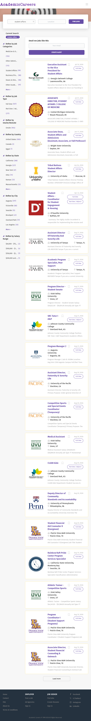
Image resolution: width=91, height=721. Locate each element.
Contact (6, 698)
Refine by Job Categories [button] (10, 45)
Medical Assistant (56, 436)
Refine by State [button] (12, 156)
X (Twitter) (77, 698)
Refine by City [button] (11, 196)
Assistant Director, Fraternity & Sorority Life (57, 375)
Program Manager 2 (57, 346)
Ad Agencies (29, 702)
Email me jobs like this (39, 41)
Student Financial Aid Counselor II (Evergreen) (56, 526)
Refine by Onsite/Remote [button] (9, 121)
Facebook (76, 694)
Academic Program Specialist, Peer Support (57, 262)
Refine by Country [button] (13, 134)
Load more (57, 679)
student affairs (12, 37)
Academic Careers (35, 717)
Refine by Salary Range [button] (11, 237)
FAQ (4, 702)
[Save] (69, 64)
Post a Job (29, 698)
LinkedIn (76, 706)
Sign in (27, 706)
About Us (6, 706)
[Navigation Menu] (87, 4)
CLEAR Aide (53, 463)
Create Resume (53, 702)
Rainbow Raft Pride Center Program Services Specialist (57, 556)
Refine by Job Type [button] (10, 97)
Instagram (77, 702)
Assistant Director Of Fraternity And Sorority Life (56, 235)
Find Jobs (76, 22)
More (8, 90)
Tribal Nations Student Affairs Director (55, 168)
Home (5, 694)
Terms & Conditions (10, 710)
